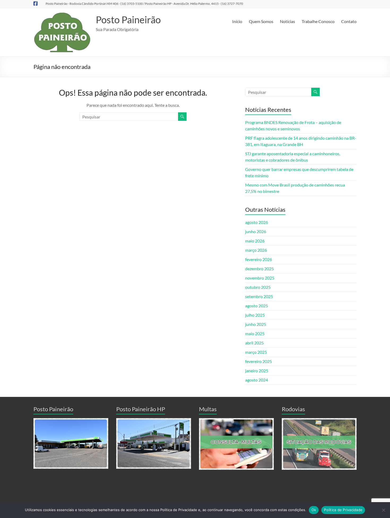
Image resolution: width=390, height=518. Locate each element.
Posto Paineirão (128, 19)
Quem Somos (261, 21)
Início (237, 21)
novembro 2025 (259, 277)
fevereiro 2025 (258, 361)
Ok (313, 510)
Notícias (287, 21)
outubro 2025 (258, 287)
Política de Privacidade (343, 510)
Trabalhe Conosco (318, 21)
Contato (349, 21)
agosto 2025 (256, 305)
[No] (383, 510)
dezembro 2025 (259, 268)
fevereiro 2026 (258, 259)
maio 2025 (255, 333)
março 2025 (256, 352)
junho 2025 (255, 324)
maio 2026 (255, 240)
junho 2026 (255, 231)
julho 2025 (255, 314)
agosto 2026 (256, 222)
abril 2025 (254, 342)
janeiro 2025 (256, 370)
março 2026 (256, 250)
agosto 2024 (256, 379)
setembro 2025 (259, 296)
